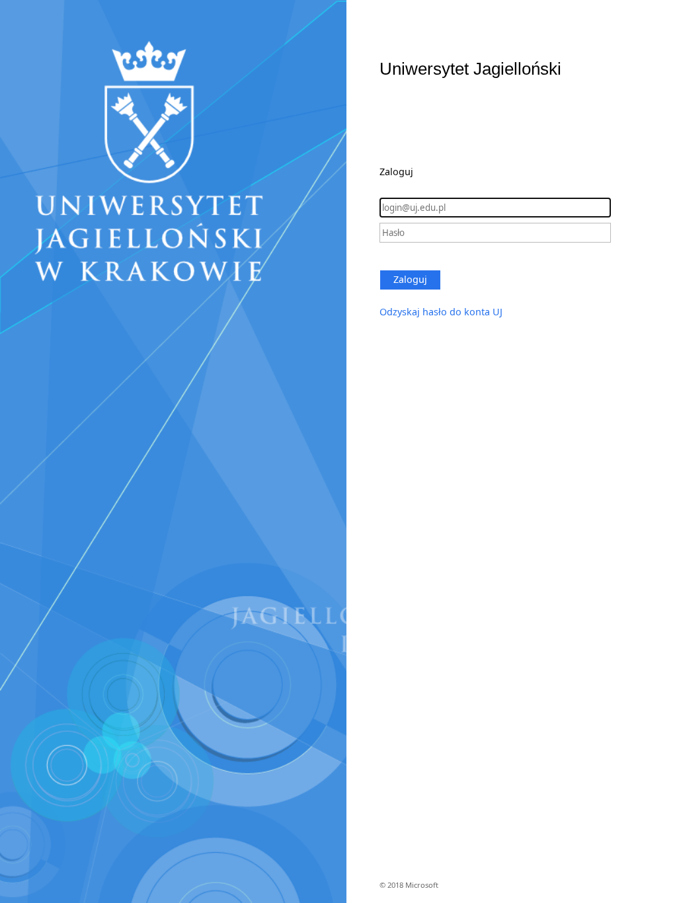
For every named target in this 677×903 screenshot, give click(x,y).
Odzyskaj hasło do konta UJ (440, 311)
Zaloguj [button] (410, 279)
